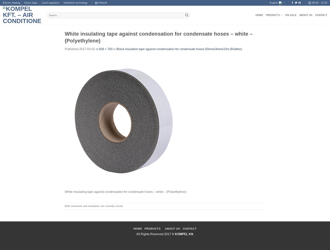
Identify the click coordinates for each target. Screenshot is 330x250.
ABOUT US (172, 228)
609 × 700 (105, 49)
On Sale (291, 15)
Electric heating (11, 2)
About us (305, 15)
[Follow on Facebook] (292, 3)
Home (259, 15)
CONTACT (190, 228)
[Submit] (187, 15)
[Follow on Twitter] (296, 3)
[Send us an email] (299, 3)
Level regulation (50, 2)
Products (273, 15)
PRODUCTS (152, 228)
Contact (321, 15)
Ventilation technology (75, 2)
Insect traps (30, 2)
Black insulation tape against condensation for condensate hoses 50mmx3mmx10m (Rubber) (179, 49)
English (274, 2)
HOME (137, 228)
